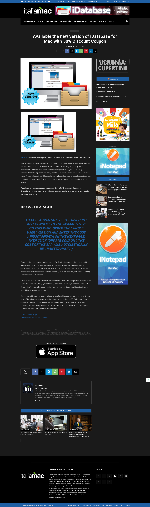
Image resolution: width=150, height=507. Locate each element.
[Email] (95, 51)
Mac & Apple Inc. (75, 31)
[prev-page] (22, 440)
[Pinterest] (35, 1)
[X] (45, 1)
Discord (93, 21)
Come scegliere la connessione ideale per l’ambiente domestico (117, 199)
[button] (127, 21)
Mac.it (111, 21)
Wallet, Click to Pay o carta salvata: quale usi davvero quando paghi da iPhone (118, 187)
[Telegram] (42, 1)
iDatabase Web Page (29, 314)
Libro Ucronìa (65, 21)
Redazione (70, 46)
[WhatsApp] (81, 51)
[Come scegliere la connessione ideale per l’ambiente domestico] (101, 201)
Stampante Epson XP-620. (107, 92)
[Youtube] (49, 1)
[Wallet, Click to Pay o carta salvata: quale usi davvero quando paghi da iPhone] (101, 189)
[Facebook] (25, 1)
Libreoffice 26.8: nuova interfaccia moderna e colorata (110, 86)
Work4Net (107, 1)
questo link (52, 479)
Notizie (101, 21)
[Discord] (22, 1)
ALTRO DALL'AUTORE (64, 410)
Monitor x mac (102, 101)
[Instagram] (28, 1)
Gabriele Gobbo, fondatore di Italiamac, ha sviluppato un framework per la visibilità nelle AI (79, 434)
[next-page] (25, 440)
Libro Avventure (80, 21)
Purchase (24, 157)
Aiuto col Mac (114, 79)
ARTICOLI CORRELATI (48, 410)
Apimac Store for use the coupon (34, 317)
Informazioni (91, 1)
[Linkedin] (32, 1)
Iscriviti (101, 1)
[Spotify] (38, 1)
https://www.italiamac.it (41, 388)
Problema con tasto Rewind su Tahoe (111, 96)
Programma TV (116, 1)
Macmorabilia (125, 1)
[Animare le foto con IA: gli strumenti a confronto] (56, 423)
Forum (40, 21)
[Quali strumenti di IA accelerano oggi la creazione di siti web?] (32, 423)
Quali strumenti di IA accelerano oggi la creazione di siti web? (116, 211)
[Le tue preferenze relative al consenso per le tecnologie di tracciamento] (148, 380)
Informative (49, 505)
